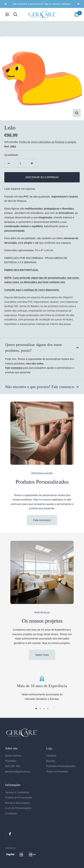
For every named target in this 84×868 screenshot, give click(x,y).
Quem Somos (13, 755)
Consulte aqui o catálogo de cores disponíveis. (31, 289)
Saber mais (42, 654)
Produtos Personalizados (61, 766)
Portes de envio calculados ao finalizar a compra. (48, 142)
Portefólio (10, 761)
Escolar (50, 761)
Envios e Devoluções (17, 802)
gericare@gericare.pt (17, 771)
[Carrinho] (77, 14)
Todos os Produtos (57, 771)
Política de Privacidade (18, 797)
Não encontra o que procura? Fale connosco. (40, 387)
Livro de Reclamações (18, 808)
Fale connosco (42, 520)
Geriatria (51, 755)
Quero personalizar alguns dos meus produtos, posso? (33, 347)
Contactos (11, 813)
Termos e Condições (17, 792)
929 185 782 (12, 766)
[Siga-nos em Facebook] (10, 834)
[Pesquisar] (15, 14)
